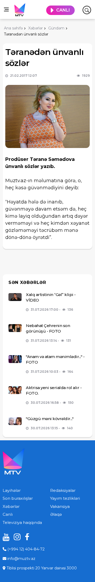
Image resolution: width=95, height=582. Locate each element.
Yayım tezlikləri (65, 498)
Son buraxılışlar (18, 498)
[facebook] (26, 536)
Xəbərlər (11, 506)
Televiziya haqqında (22, 522)
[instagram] (15, 536)
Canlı (8, 514)
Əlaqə (56, 514)
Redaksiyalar (62, 490)
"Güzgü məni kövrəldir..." (50, 418)
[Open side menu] (6, 9)
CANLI (63, 10)
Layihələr (12, 490)
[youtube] (4, 536)
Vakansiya (60, 506)
